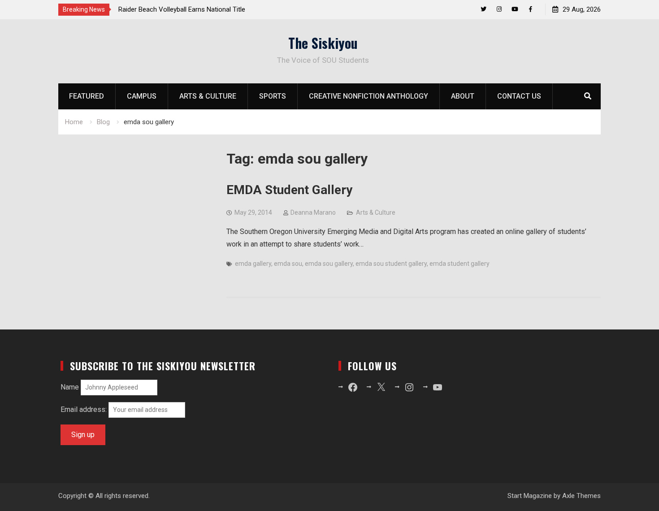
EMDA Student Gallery (289, 189)
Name (70, 387)
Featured (86, 96)
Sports (272, 96)
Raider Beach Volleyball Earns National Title (181, 9)
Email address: (84, 409)
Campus (141, 96)
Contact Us (519, 96)
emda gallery (253, 263)
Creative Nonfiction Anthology (368, 96)
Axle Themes (581, 496)
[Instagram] (499, 9)
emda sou (288, 263)
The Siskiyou (323, 43)
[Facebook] (530, 9)
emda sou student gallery (391, 263)
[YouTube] (515, 9)
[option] (199, 9)
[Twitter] (483, 9)
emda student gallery (459, 263)
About (462, 96)
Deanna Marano (313, 212)
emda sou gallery (329, 263)
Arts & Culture (207, 96)
